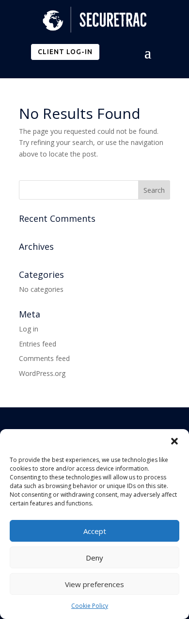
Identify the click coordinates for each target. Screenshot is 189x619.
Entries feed (37, 343)
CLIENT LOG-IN (65, 52)
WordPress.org (42, 373)
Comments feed (44, 358)
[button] (174, 441)
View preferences (94, 584)
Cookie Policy (89, 606)
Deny (94, 557)
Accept (94, 531)
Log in (28, 328)
